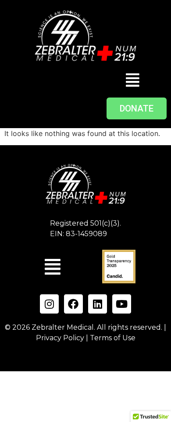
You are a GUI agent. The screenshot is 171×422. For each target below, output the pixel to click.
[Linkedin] (97, 303)
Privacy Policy (60, 338)
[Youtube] (121, 303)
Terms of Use (112, 338)
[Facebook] (73, 303)
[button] (133, 80)
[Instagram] (49, 303)
